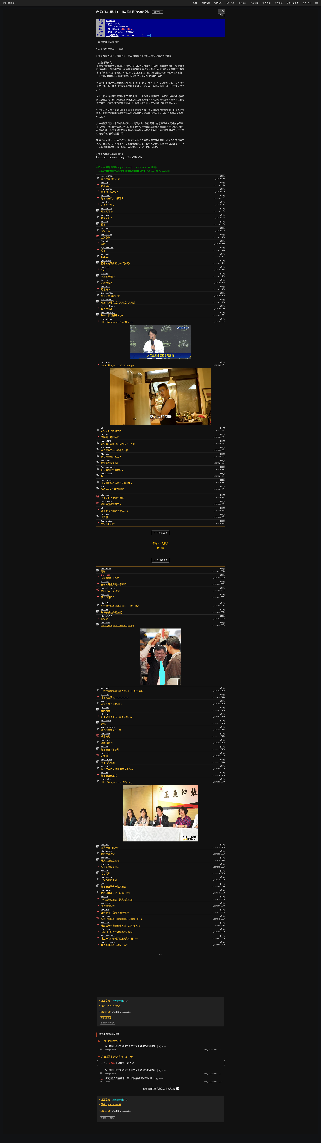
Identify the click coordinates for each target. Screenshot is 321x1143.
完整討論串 (107, 1056)
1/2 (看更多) (112, 35)
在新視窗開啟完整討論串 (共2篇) (161, 1088)
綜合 (113, 1000)
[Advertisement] (160, 973)
